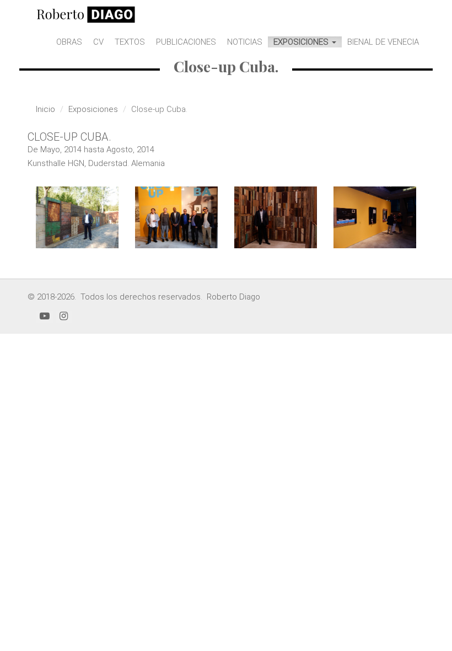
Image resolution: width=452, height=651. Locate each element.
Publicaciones (186, 42)
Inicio (45, 109)
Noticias (244, 42)
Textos (130, 42)
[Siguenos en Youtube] (44, 316)
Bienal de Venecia (383, 42)
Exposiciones (302, 42)
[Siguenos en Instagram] (64, 316)
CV (98, 42)
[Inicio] (86, 14)
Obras (69, 42)
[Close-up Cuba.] (77, 217)
